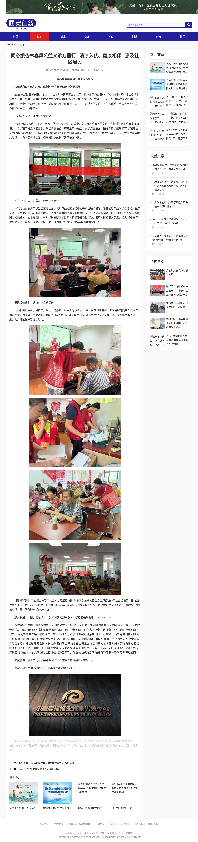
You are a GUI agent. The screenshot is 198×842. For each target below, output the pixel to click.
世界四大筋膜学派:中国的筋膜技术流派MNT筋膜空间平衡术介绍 (170, 238)
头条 (39, 36)
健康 (158, 36)
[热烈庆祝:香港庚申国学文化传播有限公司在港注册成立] (157, 323)
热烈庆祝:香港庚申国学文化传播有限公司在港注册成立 (177, 323)
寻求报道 (93, 833)
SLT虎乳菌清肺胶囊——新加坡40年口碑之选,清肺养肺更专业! (177, 117)
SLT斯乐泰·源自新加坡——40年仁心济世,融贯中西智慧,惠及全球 (177, 135)
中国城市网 (99, 824)
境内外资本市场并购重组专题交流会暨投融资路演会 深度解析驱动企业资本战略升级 (177, 85)
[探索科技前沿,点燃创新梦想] (157, 274)
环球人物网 (153, 824)
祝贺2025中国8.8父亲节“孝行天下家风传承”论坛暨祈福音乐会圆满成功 (177, 68)
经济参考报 (58, 824)
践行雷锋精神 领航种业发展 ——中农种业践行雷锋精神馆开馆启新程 (177, 291)
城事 (63, 36)
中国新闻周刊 (139, 824)
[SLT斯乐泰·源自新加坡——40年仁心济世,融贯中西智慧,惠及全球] (157, 134)
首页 (15, 36)
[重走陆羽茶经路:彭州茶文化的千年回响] (157, 307)
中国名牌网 (71, 824)
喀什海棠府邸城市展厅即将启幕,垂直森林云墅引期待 (170, 204)
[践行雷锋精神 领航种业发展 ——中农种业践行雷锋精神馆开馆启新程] (157, 290)
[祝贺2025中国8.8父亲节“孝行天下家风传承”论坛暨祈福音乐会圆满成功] (23, 793)
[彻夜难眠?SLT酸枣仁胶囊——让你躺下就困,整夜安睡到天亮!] (92, 793)
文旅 (87, 36)
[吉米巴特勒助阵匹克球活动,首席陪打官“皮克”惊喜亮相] (157, 340)
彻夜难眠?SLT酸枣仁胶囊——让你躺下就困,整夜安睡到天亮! (177, 101)
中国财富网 (112, 824)
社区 (182, 36)
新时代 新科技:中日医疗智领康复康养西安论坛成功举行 (47, 763)
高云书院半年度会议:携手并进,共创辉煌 (39, 769)
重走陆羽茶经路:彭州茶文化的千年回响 (177, 305)
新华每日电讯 (85, 824)
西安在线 (28, 24)
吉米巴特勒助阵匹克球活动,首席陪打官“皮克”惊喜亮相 (177, 340)
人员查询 (128, 833)
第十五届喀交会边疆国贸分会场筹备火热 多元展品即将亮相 (169, 221)
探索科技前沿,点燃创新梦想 (177, 272)
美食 (110, 36)
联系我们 (116, 833)
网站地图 (70, 833)
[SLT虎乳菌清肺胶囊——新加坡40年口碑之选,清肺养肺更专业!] (126, 793)
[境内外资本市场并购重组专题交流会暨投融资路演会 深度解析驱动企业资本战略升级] (57, 793)
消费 (134, 36)
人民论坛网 (125, 824)
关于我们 (82, 833)
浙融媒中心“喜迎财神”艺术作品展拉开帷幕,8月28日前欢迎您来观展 (170, 167)
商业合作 (105, 833)
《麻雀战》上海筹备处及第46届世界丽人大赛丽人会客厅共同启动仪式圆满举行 (170, 186)
